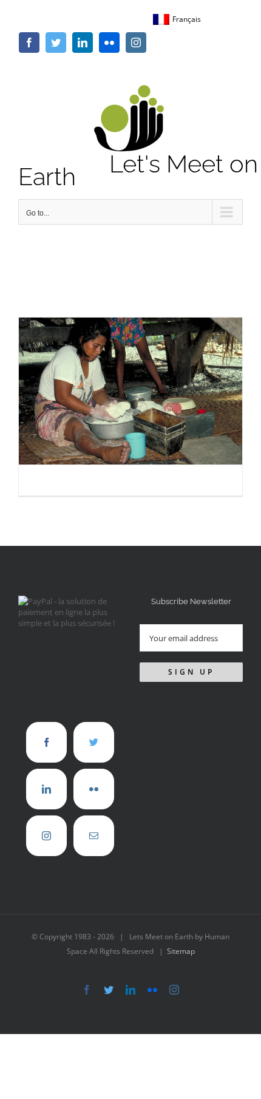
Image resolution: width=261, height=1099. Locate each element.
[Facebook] (46, 742)
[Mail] (93, 835)
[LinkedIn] (46, 789)
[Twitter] (93, 742)
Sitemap (181, 951)
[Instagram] (46, 835)
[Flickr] (93, 789)
